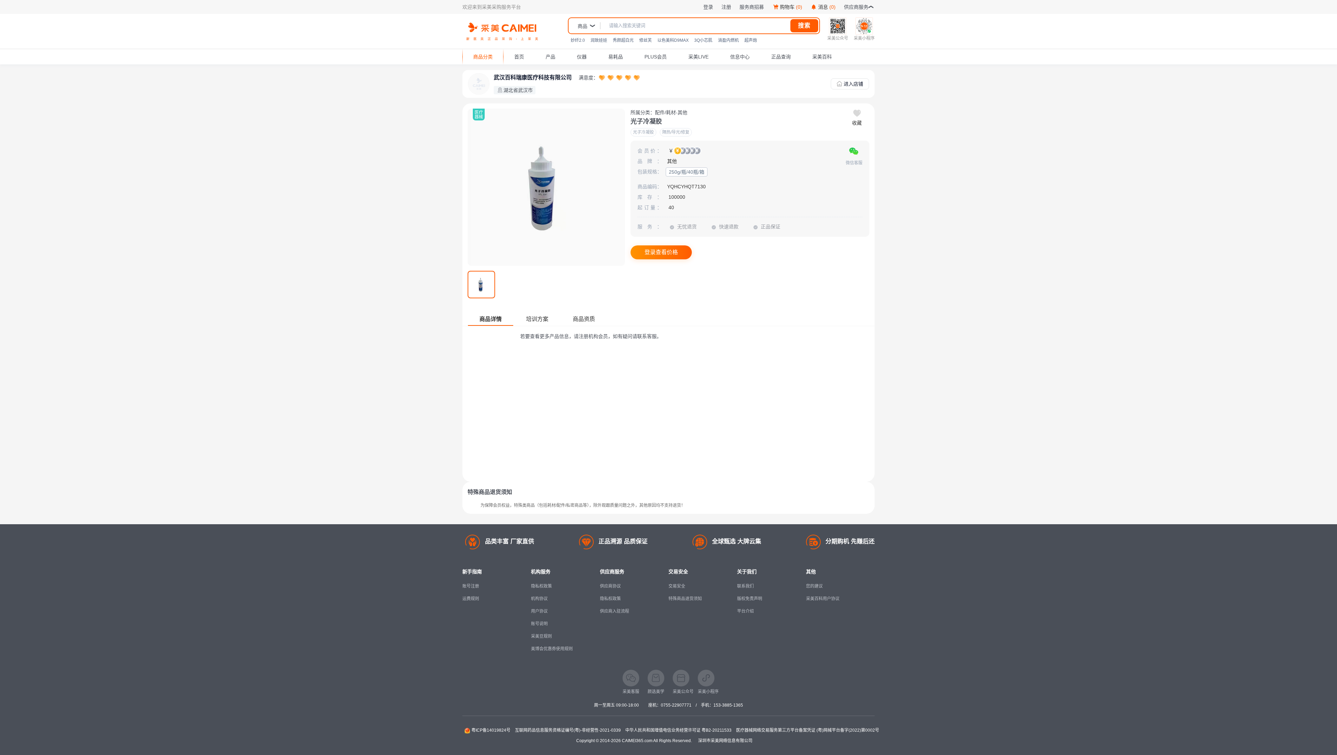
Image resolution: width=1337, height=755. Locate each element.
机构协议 (539, 598)
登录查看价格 (661, 252)
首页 (519, 57)
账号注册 (470, 586)
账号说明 (539, 623)
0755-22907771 (676, 705)
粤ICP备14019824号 (490, 730)
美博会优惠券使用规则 (552, 648)
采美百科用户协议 (822, 598)
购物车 (791, 7)
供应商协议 (610, 586)
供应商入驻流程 (614, 611)
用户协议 (539, 611)
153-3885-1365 (728, 705)
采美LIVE (698, 57)
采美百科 (822, 57)
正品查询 (781, 57)
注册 (726, 7)
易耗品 (615, 57)
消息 (827, 7)
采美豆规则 (541, 636)
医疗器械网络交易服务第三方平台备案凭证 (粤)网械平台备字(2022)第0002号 (807, 730)
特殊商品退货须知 (685, 598)
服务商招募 (752, 7)
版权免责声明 (749, 598)
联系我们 (745, 586)
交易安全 (676, 586)
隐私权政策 (541, 586)
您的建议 (814, 586)
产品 (550, 57)
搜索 (804, 25)
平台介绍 (745, 611)
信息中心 (740, 57)
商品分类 (483, 57)
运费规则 (470, 598)
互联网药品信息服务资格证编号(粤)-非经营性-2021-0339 (568, 730)
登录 (708, 7)
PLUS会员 (655, 57)
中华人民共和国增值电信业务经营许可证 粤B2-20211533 (678, 730)
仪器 (582, 57)
